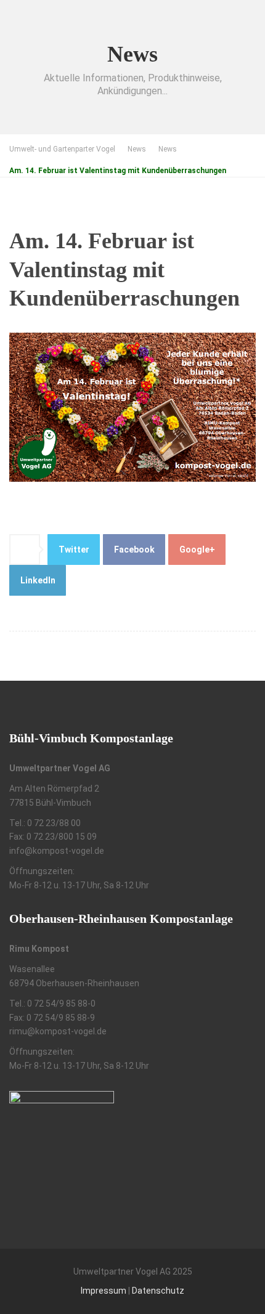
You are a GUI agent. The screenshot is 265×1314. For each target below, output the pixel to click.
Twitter (74, 549)
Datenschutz (158, 1291)
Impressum (103, 1291)
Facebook (134, 549)
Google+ (197, 549)
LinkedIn (37, 580)
